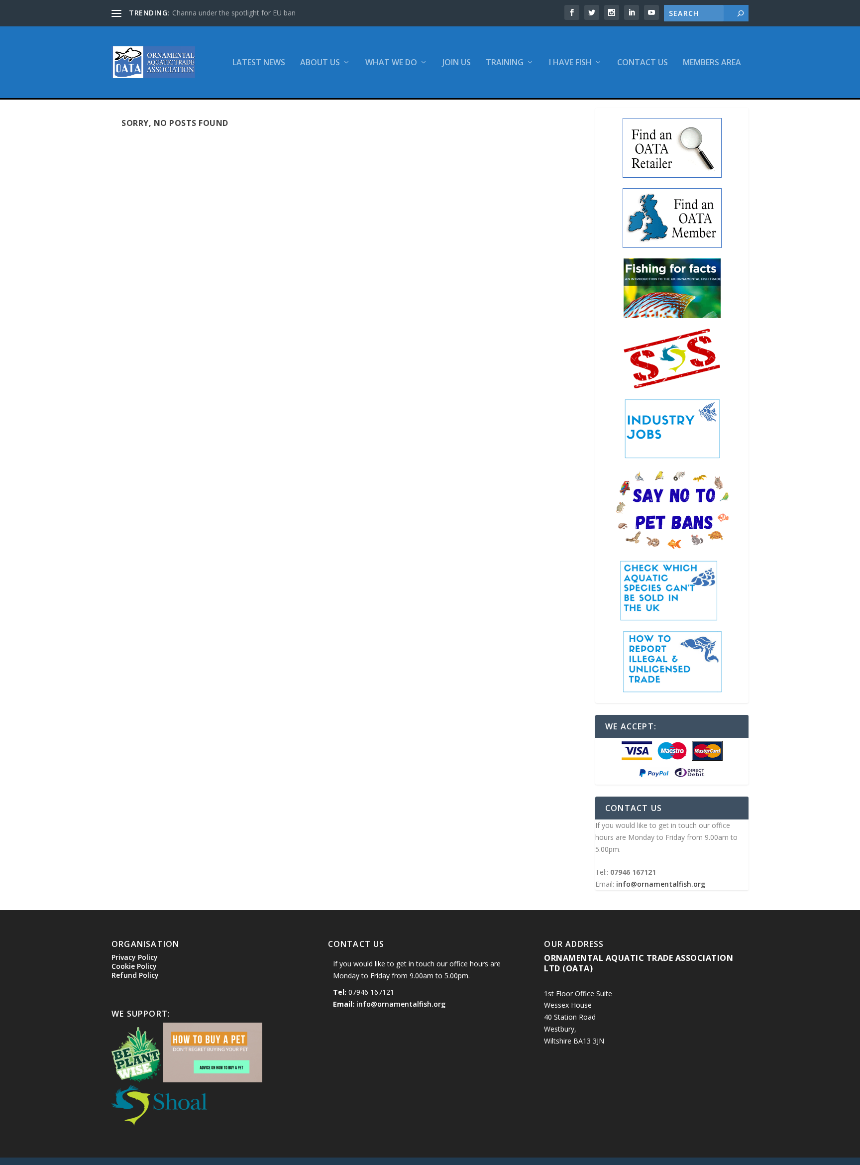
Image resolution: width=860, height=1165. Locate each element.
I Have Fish (570, 63)
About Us (320, 63)
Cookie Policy (134, 966)
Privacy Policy (134, 957)
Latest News (258, 63)
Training (505, 63)
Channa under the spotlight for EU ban (234, 12)
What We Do (391, 63)
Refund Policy (135, 975)
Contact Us (642, 63)
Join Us (456, 63)
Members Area (712, 63)
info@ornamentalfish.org (660, 884)
